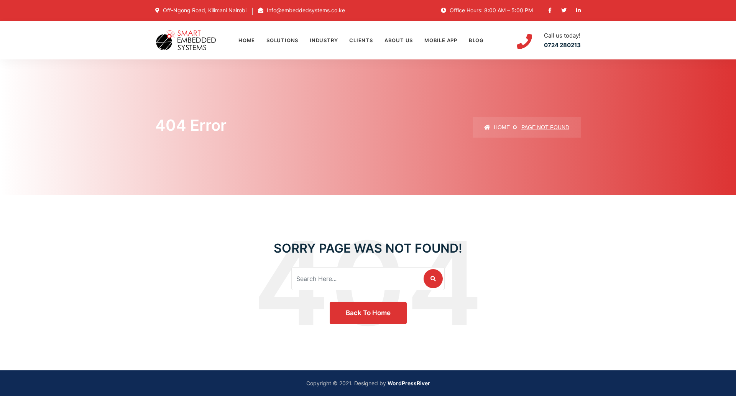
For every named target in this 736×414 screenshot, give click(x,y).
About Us (398, 40)
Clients (361, 40)
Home (246, 40)
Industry (324, 40)
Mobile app (440, 40)
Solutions (282, 40)
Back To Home (368, 313)
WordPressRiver (409, 383)
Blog (476, 40)
